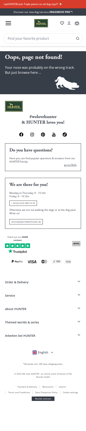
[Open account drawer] (69, 23)
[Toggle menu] (8, 23)
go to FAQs (70, 165)
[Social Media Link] (65, 134)
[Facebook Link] (21, 134)
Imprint (62, 386)
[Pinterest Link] (43, 134)
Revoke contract (43, 398)
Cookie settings (70, 392)
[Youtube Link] (54, 134)
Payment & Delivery (27, 386)
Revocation (47, 386)
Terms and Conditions (19, 392)
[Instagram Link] (32, 134)
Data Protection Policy (46, 392)
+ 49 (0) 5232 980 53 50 (23, 203)
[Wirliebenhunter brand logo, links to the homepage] (36, 23)
